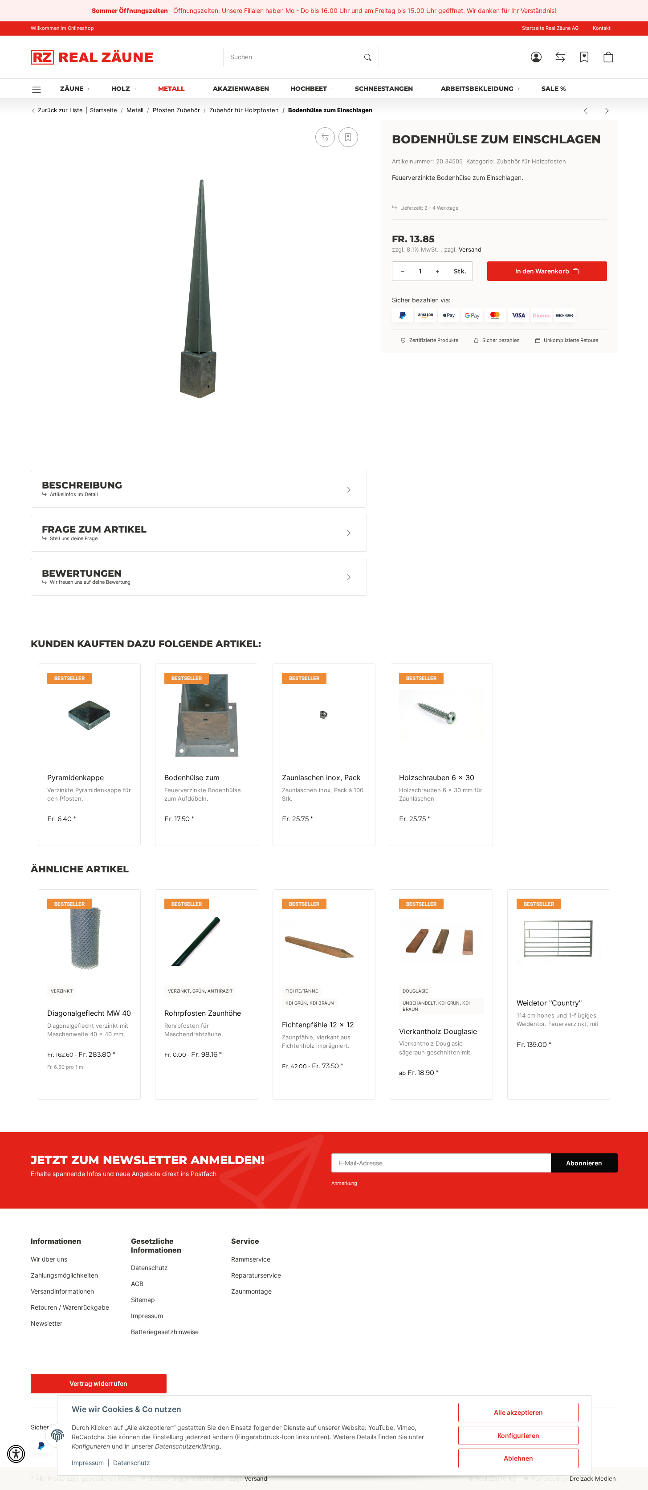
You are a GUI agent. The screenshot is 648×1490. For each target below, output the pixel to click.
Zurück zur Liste (59, 110)
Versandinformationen (62, 1291)
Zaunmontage (251, 1291)
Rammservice (250, 1259)
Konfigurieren (518, 1435)
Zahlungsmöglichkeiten (64, 1275)
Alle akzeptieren (518, 1412)
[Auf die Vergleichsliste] (325, 137)
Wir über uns (49, 1259)
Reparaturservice (256, 1275)
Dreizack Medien (593, 1478)
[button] (536, 57)
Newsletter (46, 1323)
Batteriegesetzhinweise (165, 1331)
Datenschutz (131, 1462)
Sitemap (143, 1299)
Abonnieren (584, 1163)
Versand (470, 249)
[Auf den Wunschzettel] (348, 137)
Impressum (88, 1462)
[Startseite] (92, 57)
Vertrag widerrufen (98, 1383)
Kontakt (602, 28)
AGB (137, 1283)
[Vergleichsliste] (560, 57)
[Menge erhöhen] (437, 271)
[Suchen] (368, 57)
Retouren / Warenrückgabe (70, 1307)
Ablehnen (518, 1458)
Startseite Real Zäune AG (550, 28)
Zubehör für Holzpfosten (531, 161)
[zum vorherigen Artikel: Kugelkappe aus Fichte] (585, 110)
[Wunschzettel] (584, 57)
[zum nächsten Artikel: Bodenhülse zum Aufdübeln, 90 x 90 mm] (607, 110)
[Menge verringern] (402, 271)
